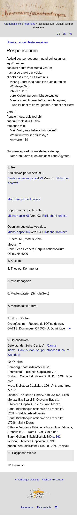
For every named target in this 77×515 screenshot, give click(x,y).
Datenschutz (44, 507)
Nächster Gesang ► (53, 479)
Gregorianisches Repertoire (19, 23)
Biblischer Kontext (54, 215)
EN (64, 33)
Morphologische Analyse (23, 199)
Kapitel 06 (23, 215)
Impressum (27, 507)
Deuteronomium (18, 178)
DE (58, 33)
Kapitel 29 (36, 178)
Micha (11, 215)
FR (70, 33)
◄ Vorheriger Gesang (26, 479)
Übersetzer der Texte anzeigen (27, 42)
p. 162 (56, 436)
